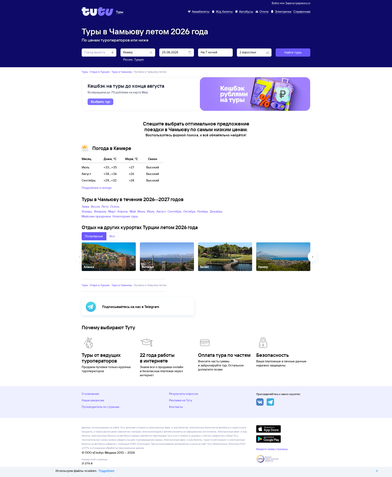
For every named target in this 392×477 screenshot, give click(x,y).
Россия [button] (128, 59)
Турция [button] (139, 59)
